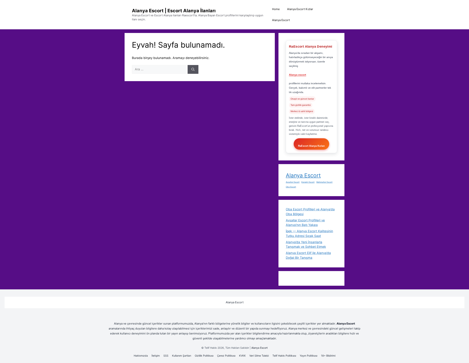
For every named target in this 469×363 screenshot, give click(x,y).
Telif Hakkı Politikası (284, 355)
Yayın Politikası (308, 355)
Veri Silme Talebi (259, 355)
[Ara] (193, 69)
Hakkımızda (141, 355)
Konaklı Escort (308, 182)
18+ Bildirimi (328, 355)
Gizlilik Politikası (204, 355)
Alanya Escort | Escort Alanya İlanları (174, 10)
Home (276, 9)
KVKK (242, 355)
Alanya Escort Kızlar (300, 9)
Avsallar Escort (293, 182)
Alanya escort (297, 74)
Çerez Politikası (226, 355)
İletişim (156, 355)
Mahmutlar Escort (324, 182)
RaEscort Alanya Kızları (311, 146)
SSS (165, 355)
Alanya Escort (281, 20)
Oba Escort (291, 187)
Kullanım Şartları (181, 355)
